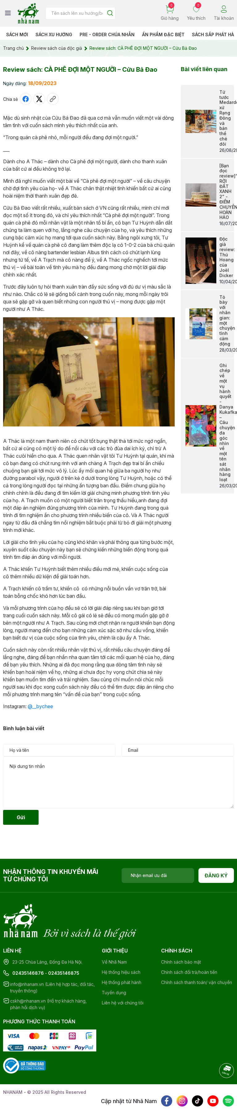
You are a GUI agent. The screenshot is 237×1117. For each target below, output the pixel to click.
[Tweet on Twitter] (39, 99)
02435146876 (28, 973)
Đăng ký (216, 875)
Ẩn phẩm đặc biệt (163, 34)
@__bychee (40, 706)
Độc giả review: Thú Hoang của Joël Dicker (227, 257)
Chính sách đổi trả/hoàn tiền (189, 972)
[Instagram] (182, 1100)
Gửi (21, 817)
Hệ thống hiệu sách (121, 972)
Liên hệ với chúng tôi (122, 1002)
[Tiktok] (197, 1100)
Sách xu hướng (53, 34)
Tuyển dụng (114, 992)
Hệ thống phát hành (121, 982)
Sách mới (17, 34)
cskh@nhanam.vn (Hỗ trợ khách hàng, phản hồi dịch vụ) (48, 1004)
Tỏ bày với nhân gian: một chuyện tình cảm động (227, 320)
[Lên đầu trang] (220, 1087)
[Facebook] (166, 1100)
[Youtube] (212, 1100)
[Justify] (110, 13)
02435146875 (63, 973)
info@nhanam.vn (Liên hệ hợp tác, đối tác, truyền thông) (52, 987)
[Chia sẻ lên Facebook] (25, 99)
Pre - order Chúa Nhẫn (107, 34)
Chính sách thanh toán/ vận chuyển (196, 982)
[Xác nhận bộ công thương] (24, 1065)
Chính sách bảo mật (181, 962)
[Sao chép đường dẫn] (53, 99)
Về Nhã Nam (114, 962)
